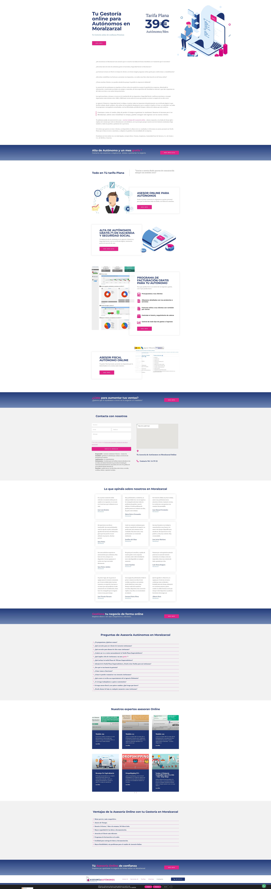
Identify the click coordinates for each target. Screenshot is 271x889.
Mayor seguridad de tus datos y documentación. (111, 830)
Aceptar (148, 886)
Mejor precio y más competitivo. (105, 819)
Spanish (25, 888)
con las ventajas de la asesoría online (134, 120)
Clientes (151, 879)
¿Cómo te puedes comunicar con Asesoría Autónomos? (113, 675)
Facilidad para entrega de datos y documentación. (111, 841)
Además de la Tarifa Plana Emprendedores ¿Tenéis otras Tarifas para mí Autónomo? (123, 664)
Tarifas (143, 879)
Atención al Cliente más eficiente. (106, 833)
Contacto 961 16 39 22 (149, 461)
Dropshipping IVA (132, 773)
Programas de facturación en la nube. (107, 837)
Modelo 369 (100, 734)
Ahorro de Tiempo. (101, 823)
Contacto (160, 879)
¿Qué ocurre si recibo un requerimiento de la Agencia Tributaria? (117, 678)
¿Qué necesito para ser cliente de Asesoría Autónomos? (113, 646)
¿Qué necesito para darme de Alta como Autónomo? (112, 649)
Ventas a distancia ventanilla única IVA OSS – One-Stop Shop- (165, 775)
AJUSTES (134, 887)
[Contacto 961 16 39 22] (138, 461)
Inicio (124, 879)
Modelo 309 (160, 734)
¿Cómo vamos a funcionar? (104, 671)
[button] (135, 642)
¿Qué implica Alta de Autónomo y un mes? (111, 657)
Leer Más (98, 743)
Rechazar (157, 886)
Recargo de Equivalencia (105, 773)
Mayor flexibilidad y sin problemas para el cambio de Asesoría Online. (118, 844)
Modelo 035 (130, 734)
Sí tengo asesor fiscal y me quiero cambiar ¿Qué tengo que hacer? (116, 685)
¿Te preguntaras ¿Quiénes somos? (106, 642)
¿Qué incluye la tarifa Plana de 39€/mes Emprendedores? (114, 660)
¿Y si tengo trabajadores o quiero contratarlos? (110, 682)
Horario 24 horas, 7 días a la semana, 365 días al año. (112, 826)
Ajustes (165, 886)
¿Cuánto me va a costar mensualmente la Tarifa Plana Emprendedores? (118, 653)
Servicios (133, 879)
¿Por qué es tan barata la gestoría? (106, 667)
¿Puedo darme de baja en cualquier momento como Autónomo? (116, 689)
